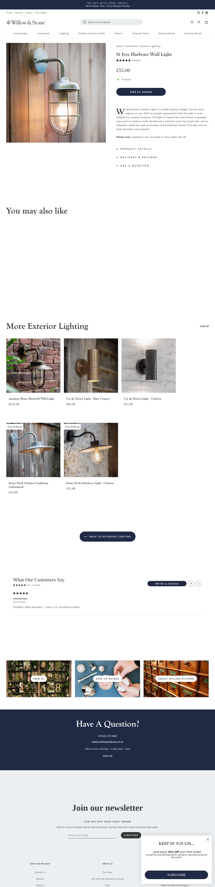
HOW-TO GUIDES (107, 678)
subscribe (131, 835)
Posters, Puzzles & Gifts (91, 33)
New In (118, 33)
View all (204, 326)
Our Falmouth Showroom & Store (107, 879)
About (29, 13)
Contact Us (40, 872)
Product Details (136, 149)
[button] (123, 60)
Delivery (19, 13)
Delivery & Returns (139, 157)
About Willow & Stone (176, 678)
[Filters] (191, 583)
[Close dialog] (208, 839)
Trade (9, 13)
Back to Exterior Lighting (109, 536)
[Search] (85, 22)
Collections (131, 46)
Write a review (167, 583)
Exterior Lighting (149, 46)
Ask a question (135, 165)
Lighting (64, 33)
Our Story (107, 872)
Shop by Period (193, 33)
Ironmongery (20, 33)
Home (119, 46)
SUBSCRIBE (176, 875)
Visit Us (107, 756)
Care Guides (41, 13)
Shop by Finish (140, 33)
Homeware (43, 33)
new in (39, 678)
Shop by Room (166, 33)
